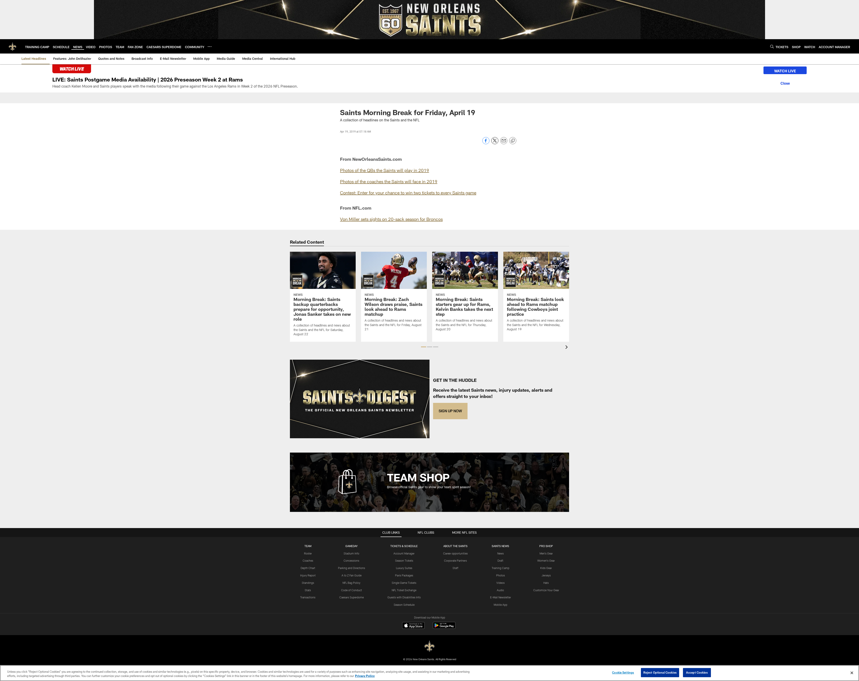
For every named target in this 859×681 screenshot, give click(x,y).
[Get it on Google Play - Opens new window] (444, 627)
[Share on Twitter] (494, 143)
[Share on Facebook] (485, 143)
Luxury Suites (404, 567)
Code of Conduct (351, 590)
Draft (500, 560)
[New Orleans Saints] (429, 646)
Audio (500, 590)
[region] (429, 673)
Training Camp (500, 567)
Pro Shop (546, 546)
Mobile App (500, 604)
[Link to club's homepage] (12, 46)
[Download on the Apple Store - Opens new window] (413, 626)
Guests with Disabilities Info (404, 597)
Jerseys (546, 575)
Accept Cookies (697, 672)
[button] (424, 346)
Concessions (351, 560)
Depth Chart (308, 567)
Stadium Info (351, 553)
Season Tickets (404, 560)
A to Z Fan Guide (351, 575)
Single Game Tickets (404, 582)
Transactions (307, 597)
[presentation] (567, 347)
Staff (455, 567)
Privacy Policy (365, 676)
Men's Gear (546, 553)
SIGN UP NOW (450, 411)
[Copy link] (512, 141)
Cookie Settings (623, 672)
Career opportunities (455, 553)
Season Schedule (404, 604)
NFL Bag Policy (351, 582)
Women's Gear (546, 560)
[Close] (785, 82)
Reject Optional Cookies (660, 672)
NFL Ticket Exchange (404, 590)
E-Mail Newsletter (500, 597)
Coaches (308, 560)
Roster (308, 553)
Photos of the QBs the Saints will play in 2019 (384, 170)
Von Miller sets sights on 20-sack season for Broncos (391, 219)
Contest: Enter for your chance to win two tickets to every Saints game (408, 192)
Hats (546, 582)
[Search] (772, 46)
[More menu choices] (209, 46)
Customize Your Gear (546, 590)
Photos (500, 575)
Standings (308, 582)
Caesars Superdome (351, 597)
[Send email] (503, 143)
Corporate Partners (455, 560)
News (500, 553)
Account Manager (404, 553)
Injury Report (308, 575)
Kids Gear (546, 567)
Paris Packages (404, 575)
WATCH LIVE (785, 71)
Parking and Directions (351, 567)
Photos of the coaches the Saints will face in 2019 (388, 181)
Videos (500, 582)
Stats (308, 590)
